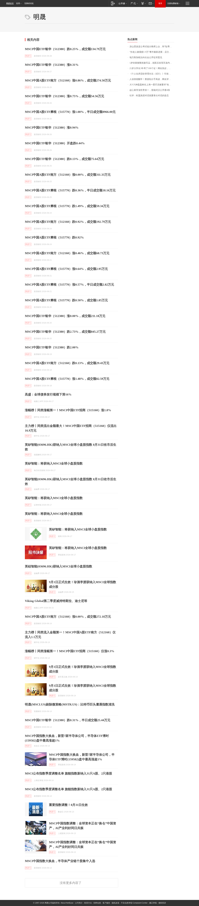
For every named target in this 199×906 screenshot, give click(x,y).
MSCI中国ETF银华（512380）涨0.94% (52, 127)
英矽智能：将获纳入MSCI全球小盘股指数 (54, 463)
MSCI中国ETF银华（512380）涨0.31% (52, 64)
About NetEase (67, 903)
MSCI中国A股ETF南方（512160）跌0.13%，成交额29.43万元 (67, 363)
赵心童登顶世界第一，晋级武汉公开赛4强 (150, 90)
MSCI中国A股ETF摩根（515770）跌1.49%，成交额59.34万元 (67, 206)
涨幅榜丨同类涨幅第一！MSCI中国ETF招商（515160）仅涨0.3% (69, 651)
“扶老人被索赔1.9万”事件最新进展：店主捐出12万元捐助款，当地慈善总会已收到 (152, 52)
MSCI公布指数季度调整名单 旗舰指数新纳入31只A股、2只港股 (68, 773)
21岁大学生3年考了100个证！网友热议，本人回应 (152, 68)
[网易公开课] (122, 3)
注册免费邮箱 (172, 3)
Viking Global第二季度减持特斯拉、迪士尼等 (56, 601)
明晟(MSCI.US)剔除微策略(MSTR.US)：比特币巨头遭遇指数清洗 (70, 704)
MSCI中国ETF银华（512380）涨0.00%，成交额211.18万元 (65, 316)
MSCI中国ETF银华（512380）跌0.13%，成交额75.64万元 (64, 159)
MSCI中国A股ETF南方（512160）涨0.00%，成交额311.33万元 (68, 174)
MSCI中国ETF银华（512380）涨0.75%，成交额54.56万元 (64, 96)
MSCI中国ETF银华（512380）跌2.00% (52, 347)
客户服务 (106, 903)
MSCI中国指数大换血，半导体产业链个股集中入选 (60, 861)
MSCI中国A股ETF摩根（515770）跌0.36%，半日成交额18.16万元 (70, 190)
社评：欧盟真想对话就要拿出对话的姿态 (149, 95)
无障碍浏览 (29, 3)
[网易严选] (133, 3)
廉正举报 (153, 903)
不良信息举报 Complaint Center (134, 903)
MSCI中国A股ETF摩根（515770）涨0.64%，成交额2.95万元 (66, 268)
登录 (160, 3)
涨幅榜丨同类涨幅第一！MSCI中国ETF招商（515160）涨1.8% (68, 410)
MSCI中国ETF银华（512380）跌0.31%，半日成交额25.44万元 (67, 720)
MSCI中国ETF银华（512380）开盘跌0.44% (55, 143)
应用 (18, 3)
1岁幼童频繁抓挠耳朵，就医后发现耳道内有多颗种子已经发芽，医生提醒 (152, 63)
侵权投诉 (162, 903)
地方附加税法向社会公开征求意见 (146, 57)
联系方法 (88, 903)
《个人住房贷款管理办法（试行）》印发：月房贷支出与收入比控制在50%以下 (152, 74)
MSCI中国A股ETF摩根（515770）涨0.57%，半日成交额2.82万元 (69, 284)
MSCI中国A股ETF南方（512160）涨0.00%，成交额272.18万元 (68, 616)
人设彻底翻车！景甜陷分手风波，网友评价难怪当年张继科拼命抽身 (152, 79)
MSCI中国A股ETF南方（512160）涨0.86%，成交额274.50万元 (68, 80)
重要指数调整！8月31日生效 (68, 805)
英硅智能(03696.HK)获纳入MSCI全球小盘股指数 (58, 566)
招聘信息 (97, 903)
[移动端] (113, 3)
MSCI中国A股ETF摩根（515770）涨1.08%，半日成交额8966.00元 (70, 111)
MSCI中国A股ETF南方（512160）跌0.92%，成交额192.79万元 (68, 221)
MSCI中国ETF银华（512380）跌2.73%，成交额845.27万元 (65, 331)
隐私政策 (115, 903)
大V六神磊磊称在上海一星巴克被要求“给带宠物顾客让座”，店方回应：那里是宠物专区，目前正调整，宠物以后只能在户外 (152, 84)
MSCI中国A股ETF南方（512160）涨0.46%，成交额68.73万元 (67, 253)
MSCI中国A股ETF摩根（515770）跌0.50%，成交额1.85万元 (66, 300)
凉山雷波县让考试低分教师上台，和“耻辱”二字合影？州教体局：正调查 (152, 46)
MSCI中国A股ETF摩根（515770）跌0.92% (54, 237)
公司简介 (79, 903)
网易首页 (10, 3)
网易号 (28, 56)
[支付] (143, 3)
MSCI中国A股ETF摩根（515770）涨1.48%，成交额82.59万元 (67, 378)
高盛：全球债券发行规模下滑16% (48, 394)
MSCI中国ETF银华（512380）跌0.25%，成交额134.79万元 (65, 49)
